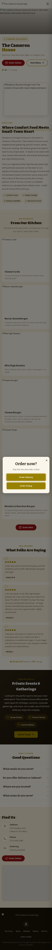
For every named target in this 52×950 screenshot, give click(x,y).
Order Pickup (26, 486)
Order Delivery (26, 477)
